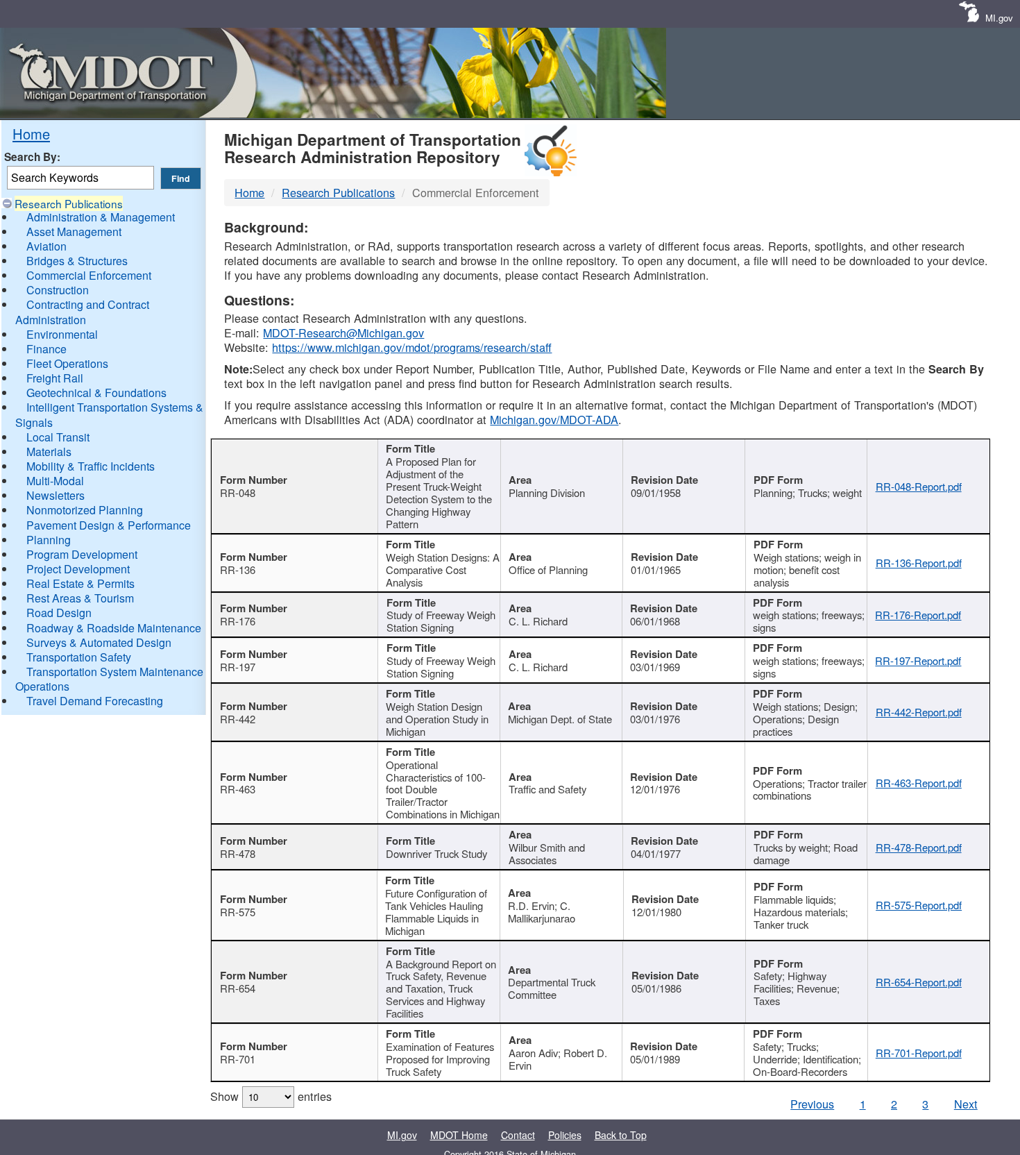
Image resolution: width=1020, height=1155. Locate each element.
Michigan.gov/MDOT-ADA (554, 419)
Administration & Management (100, 217)
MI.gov (999, 17)
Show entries (271, 1096)
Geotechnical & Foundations (96, 393)
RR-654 (237, 988)
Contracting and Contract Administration (82, 311)
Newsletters (55, 495)
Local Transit (58, 437)
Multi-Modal (55, 481)
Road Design (59, 613)
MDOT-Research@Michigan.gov (343, 332)
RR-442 (237, 718)
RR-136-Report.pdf (919, 562)
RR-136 (237, 569)
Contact (518, 1135)
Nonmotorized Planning (84, 510)
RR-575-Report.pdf (919, 904)
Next (966, 1103)
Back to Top (621, 1135)
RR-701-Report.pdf (919, 1052)
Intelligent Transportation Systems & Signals (109, 414)
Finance (46, 349)
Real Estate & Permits (80, 583)
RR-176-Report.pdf (918, 614)
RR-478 (237, 853)
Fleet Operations (67, 363)
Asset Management (73, 231)
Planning (48, 540)
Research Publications (69, 203)
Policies (564, 1135)
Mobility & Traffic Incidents (90, 466)
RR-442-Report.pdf (919, 712)
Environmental (62, 334)
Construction (57, 290)
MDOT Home (459, 1135)
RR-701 (237, 1059)
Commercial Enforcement (88, 275)
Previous (812, 1103)
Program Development (81, 554)
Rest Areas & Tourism (80, 598)
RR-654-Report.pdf (919, 982)
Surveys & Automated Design (98, 642)
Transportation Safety (78, 657)
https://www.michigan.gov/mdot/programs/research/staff (412, 347)
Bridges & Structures (77, 261)
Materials (48, 452)
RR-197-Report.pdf (918, 660)
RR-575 (237, 911)
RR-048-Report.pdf (919, 486)
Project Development (78, 569)
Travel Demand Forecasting (94, 701)
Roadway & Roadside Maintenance (113, 628)
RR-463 (237, 789)
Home (31, 134)
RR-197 (237, 666)
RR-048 (237, 492)
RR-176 (237, 621)
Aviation (46, 246)
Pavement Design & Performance (108, 525)
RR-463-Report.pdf (919, 782)
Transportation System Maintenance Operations (109, 679)
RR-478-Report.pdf (919, 847)
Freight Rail (54, 378)
